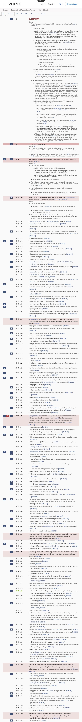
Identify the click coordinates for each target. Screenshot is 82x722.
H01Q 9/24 (19, 598)
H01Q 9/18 (19, 588)
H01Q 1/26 (19, 259)
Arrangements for (35, 221)
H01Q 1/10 (19, 238)
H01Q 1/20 (19, 251)
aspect (74, 83)
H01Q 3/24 (19, 373)
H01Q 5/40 (19, 499)
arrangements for (71, 197)
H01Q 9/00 (19, 552)
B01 (60, 110)
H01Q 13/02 (19, 720)
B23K (39, 111)
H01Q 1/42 (19, 292)
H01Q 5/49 (57, 506)
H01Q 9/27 (19, 610)
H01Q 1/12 (19, 241)
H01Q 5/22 (19, 437)
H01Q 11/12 (19, 693)
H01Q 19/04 (73, 233)
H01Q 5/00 (19, 416)
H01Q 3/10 (19, 341)
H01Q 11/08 (19, 688)
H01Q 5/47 (19, 516)
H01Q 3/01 (19, 326)
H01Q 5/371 (19, 487)
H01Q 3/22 (19, 368)
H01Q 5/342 (19, 474)
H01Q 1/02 (19, 221)
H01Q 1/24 (19, 257)
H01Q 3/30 (19, 387)
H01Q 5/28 (19, 447)
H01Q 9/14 (19, 579)
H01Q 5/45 (19, 511)
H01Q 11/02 (19, 673)
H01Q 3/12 (19, 344)
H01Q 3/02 (19, 328)
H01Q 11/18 (19, 708)
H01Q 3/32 (19, 390)
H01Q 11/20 (65, 700)
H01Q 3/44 (19, 408)
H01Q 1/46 (19, 301)
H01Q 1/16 (19, 246)
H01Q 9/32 (19, 629)
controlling (67, 42)
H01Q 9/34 (19, 632)
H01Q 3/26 (19, 378)
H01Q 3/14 (19, 348)
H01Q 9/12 (19, 576)
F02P (44, 122)
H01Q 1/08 (19, 231)
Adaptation (33, 224)
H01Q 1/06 (19, 226)
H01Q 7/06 (53, 543)
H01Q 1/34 (19, 274)
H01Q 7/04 (19, 543)
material (51, 75)
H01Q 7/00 (19, 534)
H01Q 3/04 (19, 333)
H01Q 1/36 (19, 279)
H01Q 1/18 (19, 249)
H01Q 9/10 (19, 571)
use (74, 24)
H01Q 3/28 (19, 385)
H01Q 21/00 (69, 657)
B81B (32, 156)
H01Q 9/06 (19, 564)
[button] (11, 19)
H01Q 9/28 (49, 593)
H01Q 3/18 (19, 358)
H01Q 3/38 (19, 400)
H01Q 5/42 (19, 506)
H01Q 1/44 (19, 296)
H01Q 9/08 (19, 566)
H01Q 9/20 (19, 591)
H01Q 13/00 (57, 620)
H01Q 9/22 (19, 596)
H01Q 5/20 (19, 434)
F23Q (45, 124)
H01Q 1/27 (19, 262)
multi (57, 418)
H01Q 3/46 (68, 392)
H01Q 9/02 (19, 558)
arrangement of (45, 516)
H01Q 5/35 (19, 479)
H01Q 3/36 (19, 397)
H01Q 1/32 (19, 272)
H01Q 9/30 (19, 624)
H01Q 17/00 (73, 314)
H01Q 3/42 (19, 405)
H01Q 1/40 (19, 287)
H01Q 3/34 (19, 392)
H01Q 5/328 (19, 469)
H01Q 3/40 (19, 403)
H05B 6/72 (37, 161)
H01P (40, 185)
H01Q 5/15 (19, 430)
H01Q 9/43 (19, 649)
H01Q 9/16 (19, 583)
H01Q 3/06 (19, 336)
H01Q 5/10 (19, 427)
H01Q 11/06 (35, 683)
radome (32, 294)
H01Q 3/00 (57, 200)
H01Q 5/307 (19, 454)
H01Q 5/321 (19, 464)
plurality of (37, 652)
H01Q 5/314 (19, 459)
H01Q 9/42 (19, 645)
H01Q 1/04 (19, 224)
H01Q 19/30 (33, 676)
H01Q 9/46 (19, 661)
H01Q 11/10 (43, 683)
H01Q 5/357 (19, 481)
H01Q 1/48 (19, 304)
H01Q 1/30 (19, 269)
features (48, 206)
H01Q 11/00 (19, 664)
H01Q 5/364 (19, 484)
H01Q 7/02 (33, 233)
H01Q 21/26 (46, 659)
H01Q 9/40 (55, 629)
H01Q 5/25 (19, 442)
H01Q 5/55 (19, 531)
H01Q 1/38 (19, 284)
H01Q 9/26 (19, 603)
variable (37, 397)
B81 (68, 154)
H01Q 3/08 (19, 338)
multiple (56, 442)
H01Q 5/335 (19, 471)
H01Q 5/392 (19, 494)
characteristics (54, 408)
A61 (70, 105)
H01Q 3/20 (19, 363)
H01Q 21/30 (68, 422)
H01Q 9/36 (19, 635)
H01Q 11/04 (19, 678)
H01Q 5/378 (19, 489)
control (58, 69)
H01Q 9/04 (19, 561)
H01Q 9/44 (41, 586)
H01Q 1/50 (19, 307)
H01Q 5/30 (19, 452)
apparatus (53, 33)
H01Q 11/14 (19, 696)
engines (72, 120)
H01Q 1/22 (19, 254)
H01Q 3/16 (19, 353)
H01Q (17, 159)
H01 (17, 144)
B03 (66, 110)
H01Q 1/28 (19, 267)
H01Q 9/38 (19, 637)
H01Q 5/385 (19, 492)
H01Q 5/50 (19, 526)
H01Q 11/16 (19, 705)
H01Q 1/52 (19, 311)
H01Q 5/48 (19, 519)
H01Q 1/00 (19, 197)
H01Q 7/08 (19, 549)
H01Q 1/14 (19, 244)
